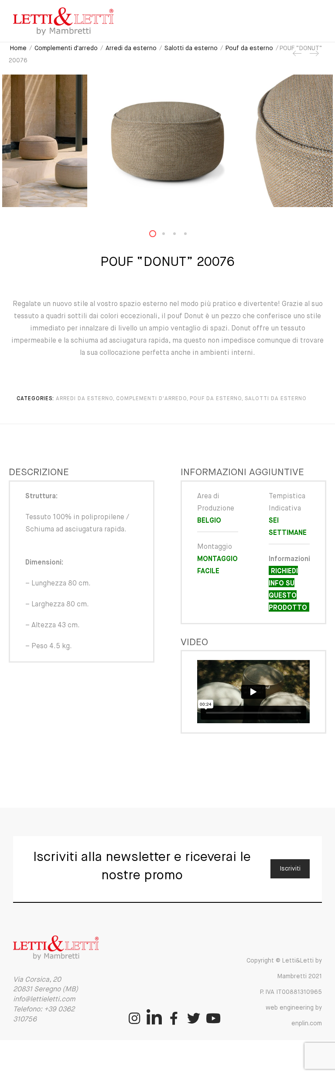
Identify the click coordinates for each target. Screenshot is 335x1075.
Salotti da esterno (191, 48)
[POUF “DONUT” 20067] (314, 57)
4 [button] (190, 235)
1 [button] (157, 235)
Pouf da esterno (249, 48)
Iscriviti (290, 869)
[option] (167, 141)
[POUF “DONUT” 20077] (297, 57)
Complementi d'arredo (66, 48)
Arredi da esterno (131, 48)
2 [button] (168, 235)
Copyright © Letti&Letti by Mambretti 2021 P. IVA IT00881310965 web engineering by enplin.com (284, 992)
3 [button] (179, 235)
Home (18, 48)
